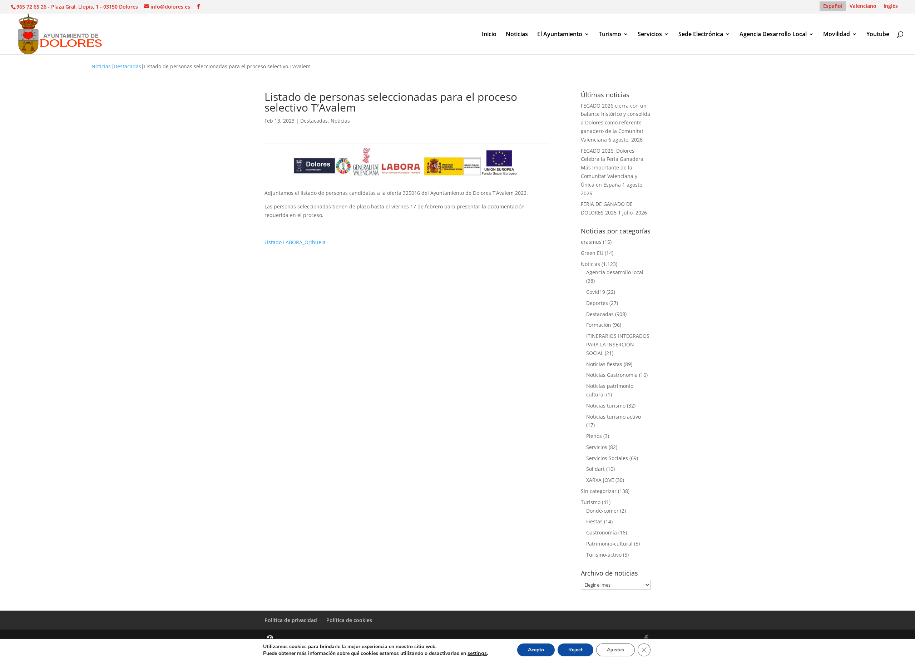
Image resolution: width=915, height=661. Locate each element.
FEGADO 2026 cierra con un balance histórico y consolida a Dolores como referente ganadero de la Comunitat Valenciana (615, 122)
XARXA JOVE (600, 480)
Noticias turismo (605, 405)
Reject (575, 649)
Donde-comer (602, 510)
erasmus (591, 241)
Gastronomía (601, 532)
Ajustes (615, 649)
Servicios (650, 34)
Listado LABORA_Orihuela (295, 242)
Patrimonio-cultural (609, 543)
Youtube (877, 34)
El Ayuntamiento (559, 34)
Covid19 (595, 291)
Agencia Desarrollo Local (773, 34)
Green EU (592, 253)
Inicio (489, 34)
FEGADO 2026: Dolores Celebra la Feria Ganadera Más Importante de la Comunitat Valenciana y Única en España (612, 167)
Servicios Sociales (607, 458)
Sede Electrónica (700, 34)
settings (477, 653)
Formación (598, 324)
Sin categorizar (599, 491)
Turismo (610, 34)
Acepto (536, 649)
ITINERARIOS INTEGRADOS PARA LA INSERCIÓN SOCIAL (617, 344)
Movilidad (836, 34)
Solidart (595, 468)
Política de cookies (349, 620)
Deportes (597, 303)
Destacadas (127, 66)
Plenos (594, 436)
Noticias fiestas (604, 364)
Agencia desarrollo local (614, 272)
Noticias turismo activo (613, 416)
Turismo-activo (604, 554)
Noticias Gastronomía (612, 374)
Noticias (517, 34)
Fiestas (594, 521)
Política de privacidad (290, 620)
